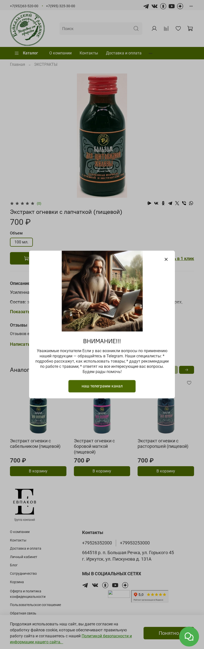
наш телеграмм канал (102, 386)
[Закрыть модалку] (166, 260)
